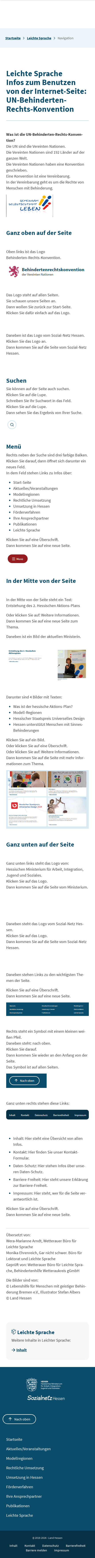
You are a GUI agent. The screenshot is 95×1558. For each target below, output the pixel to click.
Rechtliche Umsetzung (25, 1467)
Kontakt (30, 1546)
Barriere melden (36, 1550)
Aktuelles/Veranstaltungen (28, 1448)
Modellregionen (19, 1458)
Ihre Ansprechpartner (24, 1496)
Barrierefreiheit (76, 1546)
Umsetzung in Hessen (24, 1477)
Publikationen (18, 1505)
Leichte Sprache (39, 38)
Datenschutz (50, 1546)
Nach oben (22, 1419)
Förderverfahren (19, 1486)
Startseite (13, 38)
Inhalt (21, 1349)
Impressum (61, 1550)
